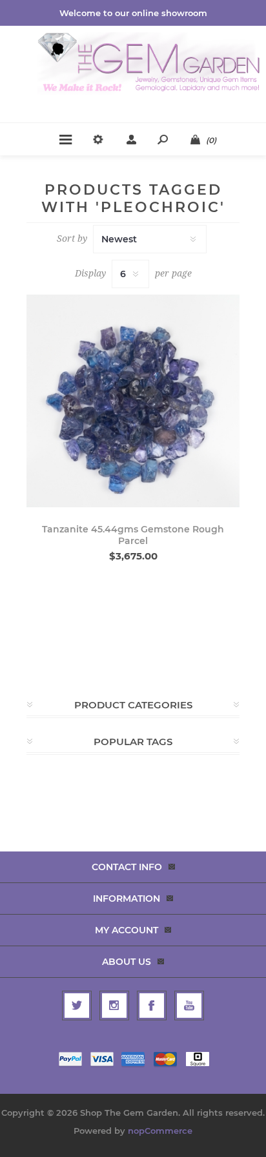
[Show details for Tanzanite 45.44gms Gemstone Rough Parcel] (133, 401)
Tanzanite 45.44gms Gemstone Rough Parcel (133, 535)
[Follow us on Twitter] (77, 1005)
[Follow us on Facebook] (151, 1005)
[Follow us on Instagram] (114, 1005)
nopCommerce (160, 1130)
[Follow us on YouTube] (189, 1005)
